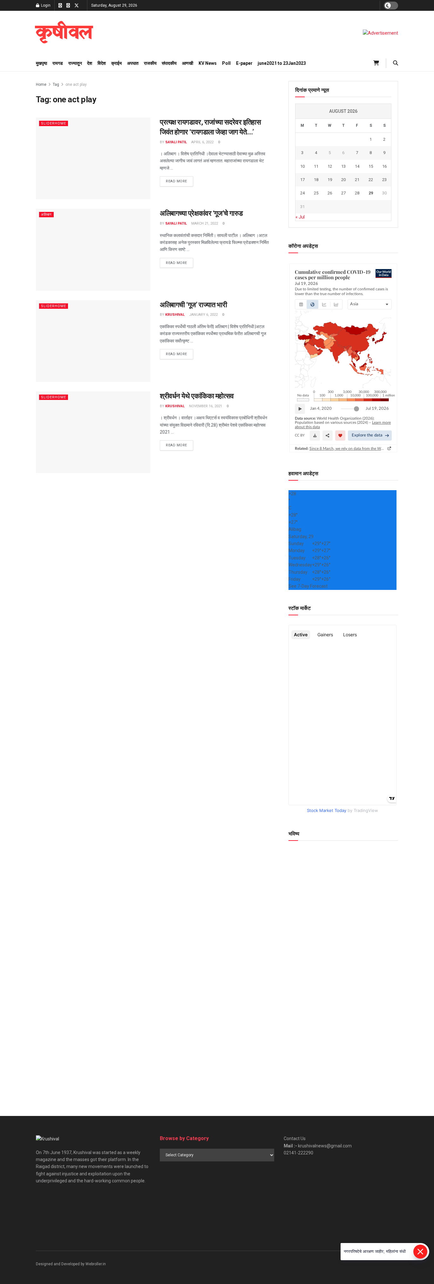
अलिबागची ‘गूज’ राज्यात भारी (193, 305)
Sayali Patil (176, 142)
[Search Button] (395, 63)
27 (343, 193)
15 (371, 166)
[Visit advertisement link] (380, 33)
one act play (76, 84)
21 (357, 179)
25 (316, 193)
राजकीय (150, 63)
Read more (179, 181)
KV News (208, 63)
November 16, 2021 (205, 406)
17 (302, 179)
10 (302, 166)
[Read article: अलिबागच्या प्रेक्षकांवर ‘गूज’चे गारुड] (93, 249)
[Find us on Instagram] (68, 5)
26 (330, 193)
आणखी (187, 63)
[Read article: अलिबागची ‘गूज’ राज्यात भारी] (93, 341)
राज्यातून (75, 63)
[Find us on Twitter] (76, 5)
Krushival (175, 315)
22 (371, 179)
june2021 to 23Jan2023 (282, 63)
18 (316, 179)
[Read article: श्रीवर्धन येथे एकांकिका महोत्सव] (93, 432)
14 (357, 166)
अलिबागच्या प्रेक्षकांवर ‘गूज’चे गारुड (201, 213)
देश (89, 63)
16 (384, 166)
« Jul (300, 217)
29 (371, 193)
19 (330, 179)
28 (357, 193)
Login (45, 5)
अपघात (133, 63)
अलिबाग (46, 215)
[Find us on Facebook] (60, 5)
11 (316, 166)
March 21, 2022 (204, 223)
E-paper (244, 63)
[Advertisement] (343, 1046)
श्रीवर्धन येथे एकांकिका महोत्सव (197, 396)
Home (41, 84)
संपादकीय (169, 63)
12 (330, 166)
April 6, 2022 (202, 142)
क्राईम (116, 63)
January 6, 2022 (203, 315)
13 (343, 166)
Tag (56, 84)
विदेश (102, 63)
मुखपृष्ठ (41, 63)
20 (343, 179)
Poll (226, 63)
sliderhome (53, 123)
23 (384, 179)
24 (302, 193)
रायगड (57, 63)
